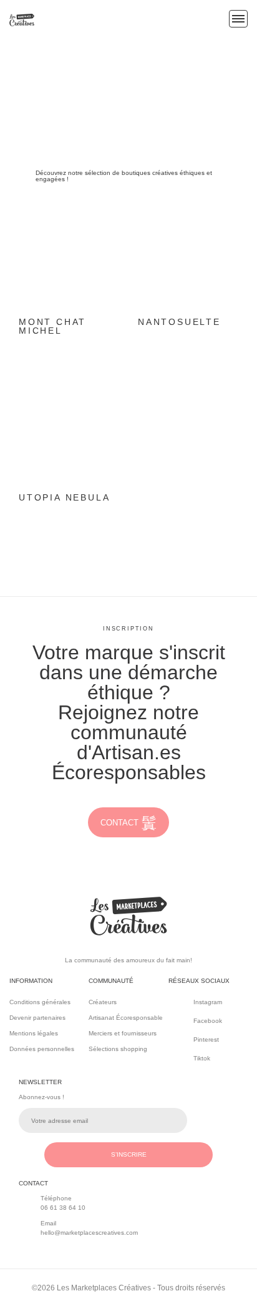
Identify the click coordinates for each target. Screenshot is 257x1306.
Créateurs (103, 1002)
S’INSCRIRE (129, 1154)
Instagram (207, 1002)
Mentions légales (33, 1033)
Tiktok (201, 1058)
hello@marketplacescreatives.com (89, 1232)
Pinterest (206, 1039)
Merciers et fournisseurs (123, 1033)
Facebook (207, 1020)
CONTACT (119, 822)
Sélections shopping (118, 1048)
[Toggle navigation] (238, 18)
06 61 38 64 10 (63, 1207)
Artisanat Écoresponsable (126, 1017)
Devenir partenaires (37, 1017)
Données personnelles (41, 1048)
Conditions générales (39, 1002)
